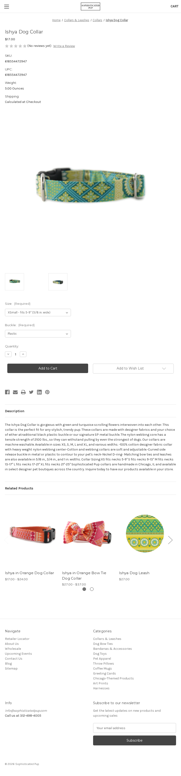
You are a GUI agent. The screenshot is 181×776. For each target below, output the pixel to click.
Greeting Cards (104, 673)
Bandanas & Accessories (112, 649)
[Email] (15, 392)
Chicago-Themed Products (113, 678)
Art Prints (100, 683)
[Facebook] (7, 392)
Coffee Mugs (102, 668)
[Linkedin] (39, 392)
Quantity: (12, 346)
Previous (6, 539)
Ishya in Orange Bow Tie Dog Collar (84, 576)
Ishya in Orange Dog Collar (29, 573)
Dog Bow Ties (103, 644)
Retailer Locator (17, 639)
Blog (8, 664)
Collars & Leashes (107, 639)
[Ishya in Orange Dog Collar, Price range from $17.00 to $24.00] (31, 533)
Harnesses (101, 688)
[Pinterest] (47, 392)
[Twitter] (31, 392)
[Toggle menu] (6, 6)
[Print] (23, 392)
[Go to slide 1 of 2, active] (84, 589)
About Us (12, 644)
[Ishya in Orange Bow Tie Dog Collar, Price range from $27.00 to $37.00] (88, 533)
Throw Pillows (103, 664)
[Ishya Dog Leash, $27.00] (145, 533)
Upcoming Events (18, 654)
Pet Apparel (102, 659)
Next (170, 539)
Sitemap (11, 668)
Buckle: (20, 325)
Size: (17, 303)
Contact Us (13, 659)
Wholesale (13, 649)
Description (14, 411)
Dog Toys (100, 654)
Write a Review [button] (64, 46)
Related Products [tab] (19, 488)
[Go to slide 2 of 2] (92, 589)
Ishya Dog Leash (134, 573)
